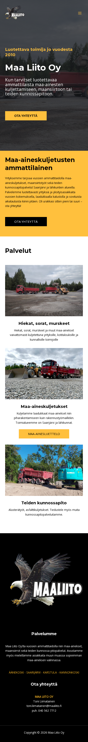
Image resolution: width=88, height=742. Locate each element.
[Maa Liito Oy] (14, 13)
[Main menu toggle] (80, 13)
